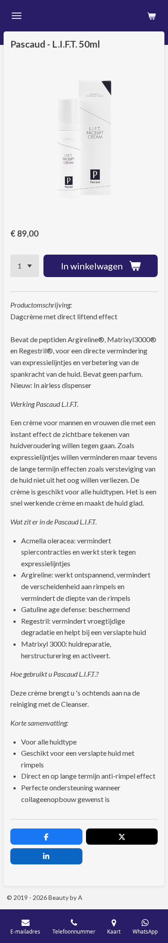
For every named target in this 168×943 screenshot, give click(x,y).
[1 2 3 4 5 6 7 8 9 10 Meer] (24, 266)
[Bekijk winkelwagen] (151, 16)
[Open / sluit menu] (16, 16)
